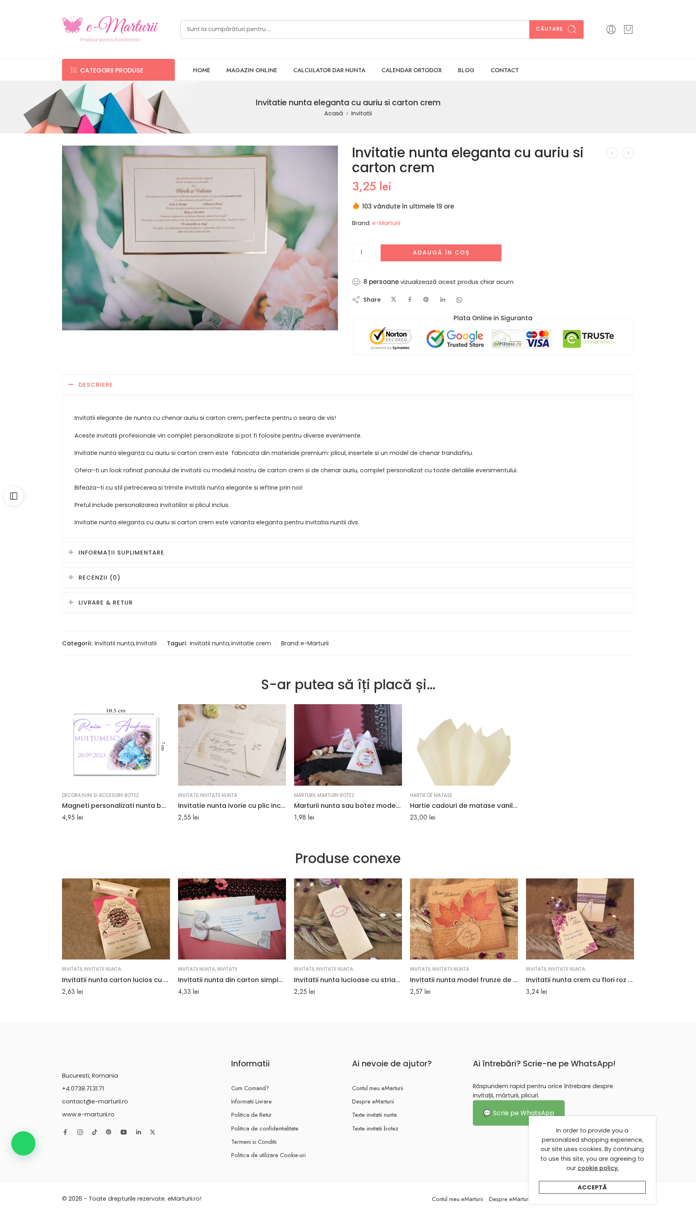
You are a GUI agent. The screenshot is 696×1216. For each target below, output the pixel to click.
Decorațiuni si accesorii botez (100, 795)
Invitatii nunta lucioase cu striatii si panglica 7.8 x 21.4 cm (348, 979)
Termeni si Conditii (254, 1141)
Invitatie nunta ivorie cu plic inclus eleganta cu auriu (232, 805)
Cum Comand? (250, 1088)
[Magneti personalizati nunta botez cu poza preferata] (116, 744)
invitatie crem (251, 643)
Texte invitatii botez (375, 1128)
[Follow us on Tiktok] (94, 1132)
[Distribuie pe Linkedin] (442, 299)
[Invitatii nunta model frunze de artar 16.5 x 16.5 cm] (464, 918)
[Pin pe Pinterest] (426, 299)
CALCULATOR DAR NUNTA (329, 70)
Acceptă (592, 1187)
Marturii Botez (335, 795)
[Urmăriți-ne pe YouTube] (123, 1132)
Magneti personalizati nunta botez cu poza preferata (116, 805)
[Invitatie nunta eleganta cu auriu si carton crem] (200, 238)
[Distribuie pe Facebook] (410, 299)
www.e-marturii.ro (88, 1114)
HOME (201, 70)
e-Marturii (386, 223)
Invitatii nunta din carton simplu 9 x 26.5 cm (232, 979)
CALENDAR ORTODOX (411, 70)
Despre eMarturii (373, 1101)
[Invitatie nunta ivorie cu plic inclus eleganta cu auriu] (232, 744)
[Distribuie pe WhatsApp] (459, 299)
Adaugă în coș (441, 252)
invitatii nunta (209, 643)
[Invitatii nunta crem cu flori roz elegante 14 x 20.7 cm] (580, 918)
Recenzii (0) (99, 578)
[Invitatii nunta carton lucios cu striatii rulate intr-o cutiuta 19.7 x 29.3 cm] (116, 918)
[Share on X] (394, 299)
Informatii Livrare (251, 1101)
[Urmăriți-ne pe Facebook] (65, 1132)
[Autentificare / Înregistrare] (611, 29)
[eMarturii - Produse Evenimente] (110, 29)
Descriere (96, 385)
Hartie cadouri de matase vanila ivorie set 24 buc (464, 805)
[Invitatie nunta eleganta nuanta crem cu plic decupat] (628, 153)
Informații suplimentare (121, 553)
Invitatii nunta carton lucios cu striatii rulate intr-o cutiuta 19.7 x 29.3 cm (116, 979)
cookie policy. (598, 1168)
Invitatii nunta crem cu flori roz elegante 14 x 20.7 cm (580, 979)
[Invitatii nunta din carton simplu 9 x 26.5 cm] (232, 918)
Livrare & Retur (106, 603)
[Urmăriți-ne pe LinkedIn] (138, 1132)
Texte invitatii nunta (374, 1114)
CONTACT (505, 70)
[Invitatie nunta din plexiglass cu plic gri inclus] (612, 153)
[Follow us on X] (152, 1132)
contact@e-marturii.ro (95, 1101)
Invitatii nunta (114, 643)
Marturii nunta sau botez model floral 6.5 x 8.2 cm (348, 805)
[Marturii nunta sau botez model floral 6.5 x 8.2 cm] (348, 744)
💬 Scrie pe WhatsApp (518, 1113)
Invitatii (361, 113)
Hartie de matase (431, 795)
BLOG (466, 70)
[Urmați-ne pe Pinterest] (109, 1132)
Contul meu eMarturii (377, 1088)
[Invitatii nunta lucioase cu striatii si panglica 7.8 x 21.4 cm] (348, 918)
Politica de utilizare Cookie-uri (268, 1155)
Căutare (549, 29)
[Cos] (628, 29)
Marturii (304, 795)
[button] (23, 1143)
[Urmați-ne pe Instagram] (80, 1132)
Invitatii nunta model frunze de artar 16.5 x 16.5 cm (464, 979)
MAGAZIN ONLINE (251, 70)
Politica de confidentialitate (264, 1128)
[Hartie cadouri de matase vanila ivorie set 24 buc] (464, 744)
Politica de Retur (251, 1114)
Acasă (333, 113)
